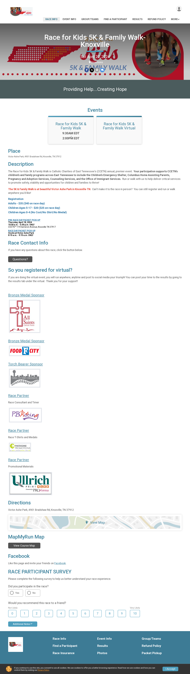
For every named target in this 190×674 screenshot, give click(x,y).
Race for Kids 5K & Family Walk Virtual (119, 126)
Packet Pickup (152, 653)
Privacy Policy (43, 670)
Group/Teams (90, 19)
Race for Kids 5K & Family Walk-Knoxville (95, 41)
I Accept (170, 668)
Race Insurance (64, 653)
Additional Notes (21, 624)
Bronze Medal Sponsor (26, 295)
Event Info (69, 19)
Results (137, 19)
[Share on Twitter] (92, 70)
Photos (102, 653)
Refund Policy (157, 19)
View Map (97, 522)
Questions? (20, 259)
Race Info (51, 19)
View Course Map (24, 545)
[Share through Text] (102, 70)
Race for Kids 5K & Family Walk (71, 126)
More (174, 19)
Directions (97, 62)
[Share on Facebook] (86, 70)
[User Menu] (179, 8)
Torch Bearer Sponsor (25, 364)
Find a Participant (115, 19)
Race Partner (18, 396)
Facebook (60, 563)
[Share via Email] (97, 70)
